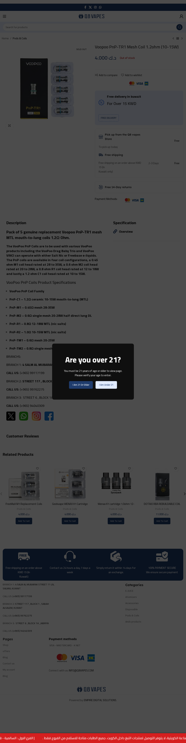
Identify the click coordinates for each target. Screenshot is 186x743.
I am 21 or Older (81, 385)
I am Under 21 (106, 385)
